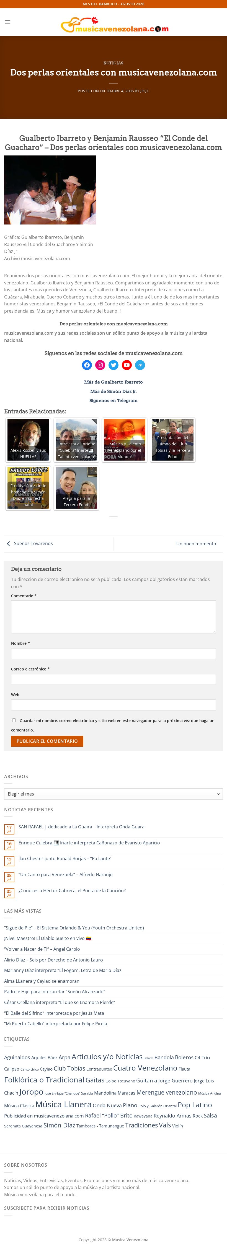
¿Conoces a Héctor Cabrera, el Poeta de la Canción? (72, 890)
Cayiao (46, 1069)
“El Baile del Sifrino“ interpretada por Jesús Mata (54, 1013)
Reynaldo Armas (173, 1115)
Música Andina (209, 1093)
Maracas (126, 1093)
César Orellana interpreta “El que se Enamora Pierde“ (59, 1002)
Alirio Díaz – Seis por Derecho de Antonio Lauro (53, 960)
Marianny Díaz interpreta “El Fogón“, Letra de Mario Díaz (63, 970)
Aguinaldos (17, 1057)
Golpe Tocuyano (120, 1081)
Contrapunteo (99, 1069)
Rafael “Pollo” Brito (109, 1115)
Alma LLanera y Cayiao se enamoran (41, 981)
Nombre (20, 643)
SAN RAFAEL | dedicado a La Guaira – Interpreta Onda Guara (82, 826)
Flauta (184, 1069)
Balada (148, 1058)
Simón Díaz (59, 1125)
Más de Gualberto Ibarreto (113, 382)
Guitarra (146, 1080)
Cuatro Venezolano (145, 1068)
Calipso (11, 1069)
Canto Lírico (29, 1069)
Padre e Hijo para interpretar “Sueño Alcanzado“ (54, 992)
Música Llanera (63, 1104)
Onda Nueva (107, 1105)
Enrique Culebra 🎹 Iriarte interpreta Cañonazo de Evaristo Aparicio (89, 843)
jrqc (144, 90)
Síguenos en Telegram (113, 400)
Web (15, 694)
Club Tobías (69, 1068)
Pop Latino (195, 1104)
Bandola (164, 1057)
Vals (165, 1125)
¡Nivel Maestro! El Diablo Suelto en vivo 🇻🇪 (47, 938)
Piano (130, 1105)
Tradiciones (141, 1125)
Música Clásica (19, 1106)
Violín (177, 1126)
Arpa (65, 1057)
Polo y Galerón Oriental (157, 1105)
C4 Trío (202, 1057)
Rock (198, 1116)
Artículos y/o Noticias (107, 1056)
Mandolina (105, 1093)
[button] (7, 22)
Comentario (24, 595)
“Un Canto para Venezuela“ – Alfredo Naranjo (66, 874)
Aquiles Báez (44, 1058)
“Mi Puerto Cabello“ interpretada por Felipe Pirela (55, 1024)
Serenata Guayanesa (23, 1126)
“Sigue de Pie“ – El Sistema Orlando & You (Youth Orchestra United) (74, 928)
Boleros (184, 1057)
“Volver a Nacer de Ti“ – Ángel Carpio (42, 949)
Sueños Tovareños (33, 543)
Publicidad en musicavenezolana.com (44, 1116)
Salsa (210, 1115)
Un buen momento (196, 544)
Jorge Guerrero (175, 1080)
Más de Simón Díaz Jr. (113, 391)
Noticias (113, 63)
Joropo (31, 1091)
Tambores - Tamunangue (100, 1126)
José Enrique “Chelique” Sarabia (69, 1093)
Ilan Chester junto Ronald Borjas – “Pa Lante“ (65, 858)
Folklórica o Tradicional (44, 1080)
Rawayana (143, 1116)
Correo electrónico (30, 669)
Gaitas (95, 1080)
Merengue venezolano (166, 1092)
